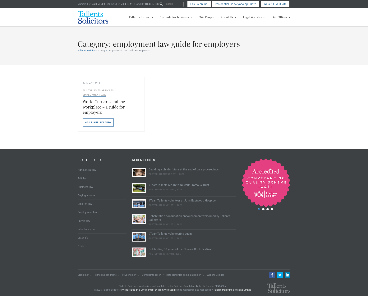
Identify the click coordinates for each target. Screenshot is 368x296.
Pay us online (199, 4)
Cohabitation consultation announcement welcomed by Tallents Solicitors (189, 218)
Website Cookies (215, 275)
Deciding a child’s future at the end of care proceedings (184, 169)
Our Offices (279, 17)
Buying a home (86, 195)
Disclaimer (83, 275)
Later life (83, 237)
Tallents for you (139, 17)
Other (81, 246)
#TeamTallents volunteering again (170, 233)
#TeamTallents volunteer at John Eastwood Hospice (182, 200)
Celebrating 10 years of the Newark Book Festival (180, 249)
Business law (85, 186)
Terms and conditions (105, 275)
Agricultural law (87, 169)
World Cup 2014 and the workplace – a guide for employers (104, 107)
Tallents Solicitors (87, 50)
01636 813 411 (126, 4)
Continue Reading (98, 122)
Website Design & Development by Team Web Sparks (149, 290)
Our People (206, 17)
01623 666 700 (97, 4)
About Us (227, 17)
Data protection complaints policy (183, 275)
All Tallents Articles (98, 90)
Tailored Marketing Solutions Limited (232, 290)
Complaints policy (151, 275)
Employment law (94, 95)
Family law (84, 220)
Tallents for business (174, 17)
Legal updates (252, 17)
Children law (85, 203)
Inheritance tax (86, 229)
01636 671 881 (152, 4)
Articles (82, 178)
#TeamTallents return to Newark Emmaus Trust (179, 185)
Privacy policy (129, 275)
